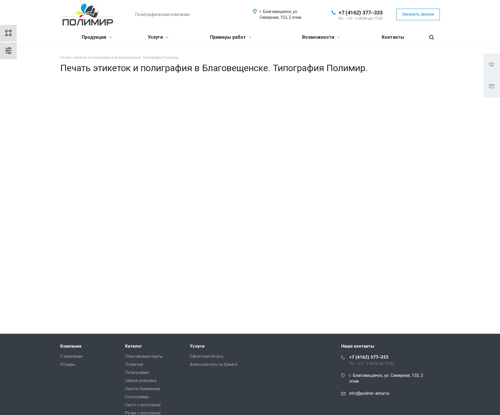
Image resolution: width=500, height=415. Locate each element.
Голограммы (137, 396)
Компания (70, 346)
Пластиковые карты (144, 356)
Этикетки (134, 364)
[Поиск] (431, 37)
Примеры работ (228, 37)
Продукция (94, 37)
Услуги (156, 37)
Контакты (393, 37)
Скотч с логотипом (143, 405)
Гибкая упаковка (141, 380)
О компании (71, 356)
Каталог (133, 346)
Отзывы (67, 364)
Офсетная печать (207, 356)
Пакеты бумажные (142, 388)
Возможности (318, 37)
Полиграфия (137, 372)
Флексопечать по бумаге (214, 364)
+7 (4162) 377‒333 (361, 13)
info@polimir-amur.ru (369, 393)
